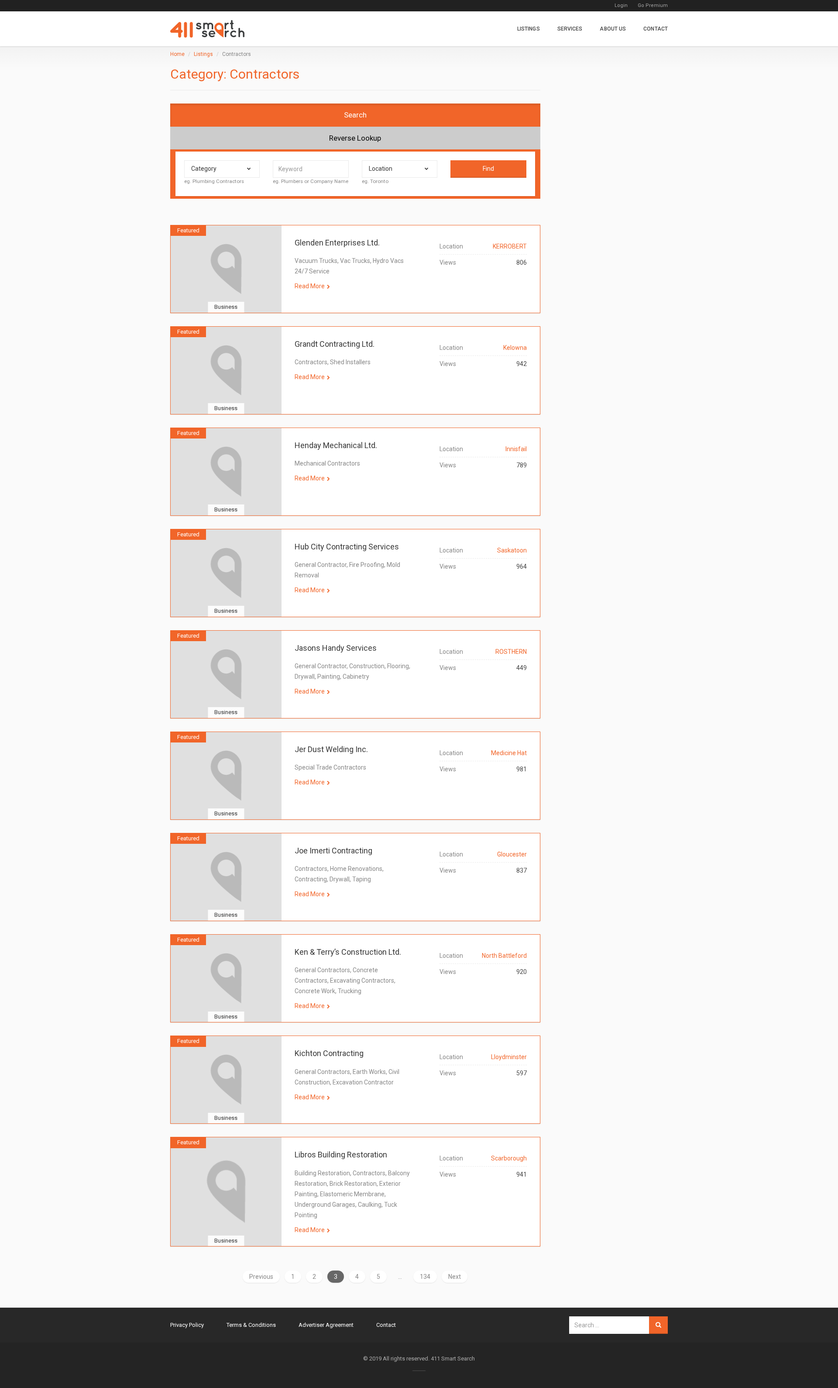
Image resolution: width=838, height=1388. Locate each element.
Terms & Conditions (251, 1325)
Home (177, 54)
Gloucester (512, 854)
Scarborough (509, 1158)
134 (425, 1276)
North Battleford (504, 955)
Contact (655, 29)
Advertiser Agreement (326, 1325)
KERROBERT (510, 246)
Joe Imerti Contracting (333, 850)
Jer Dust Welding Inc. (331, 749)
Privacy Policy (187, 1325)
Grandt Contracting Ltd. (334, 344)
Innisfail (516, 448)
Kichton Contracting (329, 1053)
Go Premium (653, 5)
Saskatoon (512, 550)
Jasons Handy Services (336, 648)
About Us (613, 29)
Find (488, 168)
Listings (528, 29)
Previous (261, 1276)
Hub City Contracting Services (347, 546)
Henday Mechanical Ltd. (336, 445)
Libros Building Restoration (341, 1154)
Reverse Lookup (355, 138)
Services (570, 29)
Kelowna (515, 347)
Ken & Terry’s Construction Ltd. (348, 951)
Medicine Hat (509, 752)
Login (621, 5)
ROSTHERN (511, 651)
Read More (310, 286)
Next (454, 1276)
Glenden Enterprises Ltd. (337, 242)
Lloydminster (509, 1056)
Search (355, 114)
